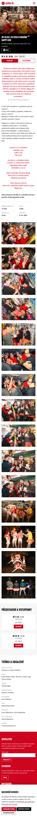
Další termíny (27, 61)
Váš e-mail (5, 752)
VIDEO (7, 50)
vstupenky (10, 61)
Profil (5, 777)
